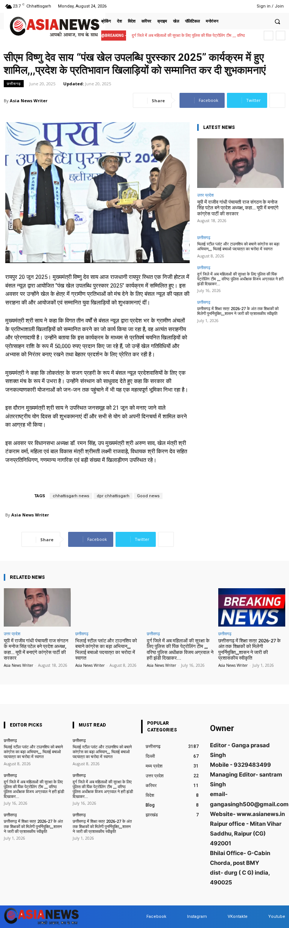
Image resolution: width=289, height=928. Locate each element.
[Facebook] (213, 6)
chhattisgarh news (71, 496)
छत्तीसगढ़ (14, 83)
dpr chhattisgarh (113, 496)
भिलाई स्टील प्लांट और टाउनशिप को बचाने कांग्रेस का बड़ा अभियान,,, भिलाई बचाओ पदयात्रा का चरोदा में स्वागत (238, 246)
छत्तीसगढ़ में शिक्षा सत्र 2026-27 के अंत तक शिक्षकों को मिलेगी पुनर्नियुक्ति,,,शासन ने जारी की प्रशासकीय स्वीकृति (237, 311)
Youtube (276, 916)
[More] (277, 100)
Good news (148, 496)
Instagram (197, 916)
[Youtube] (241, 6)
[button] (277, 21)
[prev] (268, 35)
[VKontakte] (220, 916)
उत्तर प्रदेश (205, 195)
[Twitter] (232, 6)
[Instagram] (222, 6)
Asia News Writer (28, 100)
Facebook (156, 916)
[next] (280, 35)
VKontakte (238, 916)
